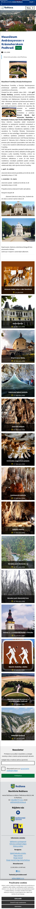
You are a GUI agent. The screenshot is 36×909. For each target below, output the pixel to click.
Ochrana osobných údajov (18, 844)
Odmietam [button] (18, 906)
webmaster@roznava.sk (18, 802)
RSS (18, 871)
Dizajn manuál (18, 858)
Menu (29, 8)
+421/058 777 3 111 (17, 800)
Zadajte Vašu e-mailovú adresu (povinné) (14, 760)
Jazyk (31, 2)
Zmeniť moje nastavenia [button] (18, 902)
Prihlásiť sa (18, 776)
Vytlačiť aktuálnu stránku (18, 853)
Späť (19, 48)
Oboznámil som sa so (18, 769)
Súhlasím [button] (18, 898)
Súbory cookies (18, 846)
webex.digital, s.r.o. (18, 878)
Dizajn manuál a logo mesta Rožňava (18, 860)
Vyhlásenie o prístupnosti (18, 841)
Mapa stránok (18, 855)
